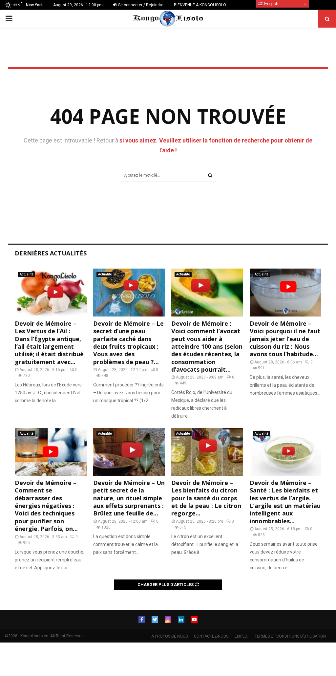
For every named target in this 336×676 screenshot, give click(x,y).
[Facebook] (141, 619)
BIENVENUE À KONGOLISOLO (200, 5)
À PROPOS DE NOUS (169, 636)
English (270, 3)
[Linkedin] (181, 619)
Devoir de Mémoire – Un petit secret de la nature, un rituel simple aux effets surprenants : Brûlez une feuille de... (129, 498)
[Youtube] (194, 619)
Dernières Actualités (51, 253)
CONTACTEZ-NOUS (211, 636)
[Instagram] (168, 619)
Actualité (26, 274)
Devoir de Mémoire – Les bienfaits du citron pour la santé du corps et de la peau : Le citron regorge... (206, 498)
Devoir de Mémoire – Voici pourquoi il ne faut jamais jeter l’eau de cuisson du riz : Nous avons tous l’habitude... (285, 338)
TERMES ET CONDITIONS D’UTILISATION (290, 636)
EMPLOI (241, 636)
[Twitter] (155, 619)
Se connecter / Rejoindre (140, 5)
